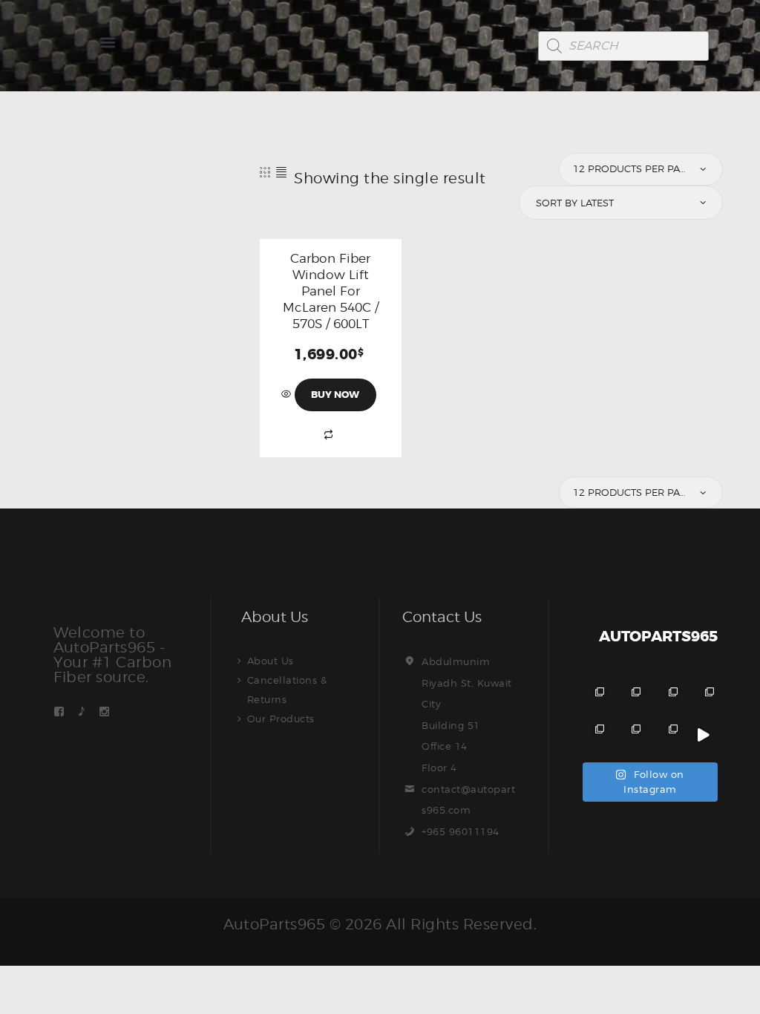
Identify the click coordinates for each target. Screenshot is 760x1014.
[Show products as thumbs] (265, 172)
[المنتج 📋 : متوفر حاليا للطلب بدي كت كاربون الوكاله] (629, 735)
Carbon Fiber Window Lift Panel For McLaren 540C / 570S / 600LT (331, 291)
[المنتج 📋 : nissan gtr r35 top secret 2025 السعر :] (666, 698)
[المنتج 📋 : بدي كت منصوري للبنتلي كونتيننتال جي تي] (703, 698)
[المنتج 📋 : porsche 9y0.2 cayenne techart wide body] (629, 698)
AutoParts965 (274, 924)
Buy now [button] (335, 394)
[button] (107, 42)
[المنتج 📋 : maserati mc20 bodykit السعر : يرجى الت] (593, 698)
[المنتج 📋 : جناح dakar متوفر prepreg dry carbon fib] (666, 735)
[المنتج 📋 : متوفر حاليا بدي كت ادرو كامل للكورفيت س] (703, 735)
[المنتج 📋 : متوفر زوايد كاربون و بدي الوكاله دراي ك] (593, 735)
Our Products (281, 718)
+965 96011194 (460, 831)
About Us (270, 661)
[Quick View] (288, 394)
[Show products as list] (281, 172)
